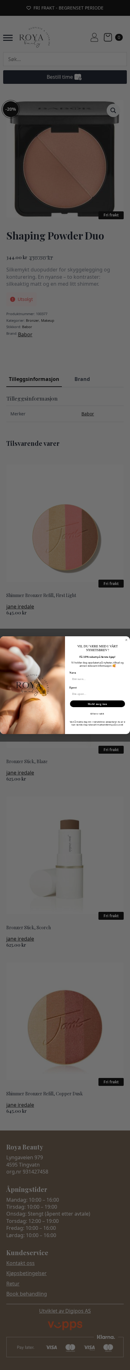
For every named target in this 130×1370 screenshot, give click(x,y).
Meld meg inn (97, 704)
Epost (73, 687)
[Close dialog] (126, 640)
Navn (72, 672)
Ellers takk (97, 714)
